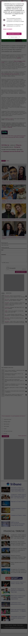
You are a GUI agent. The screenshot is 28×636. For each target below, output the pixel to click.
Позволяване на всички (14, 33)
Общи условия (7, 29)
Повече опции (14, 37)
